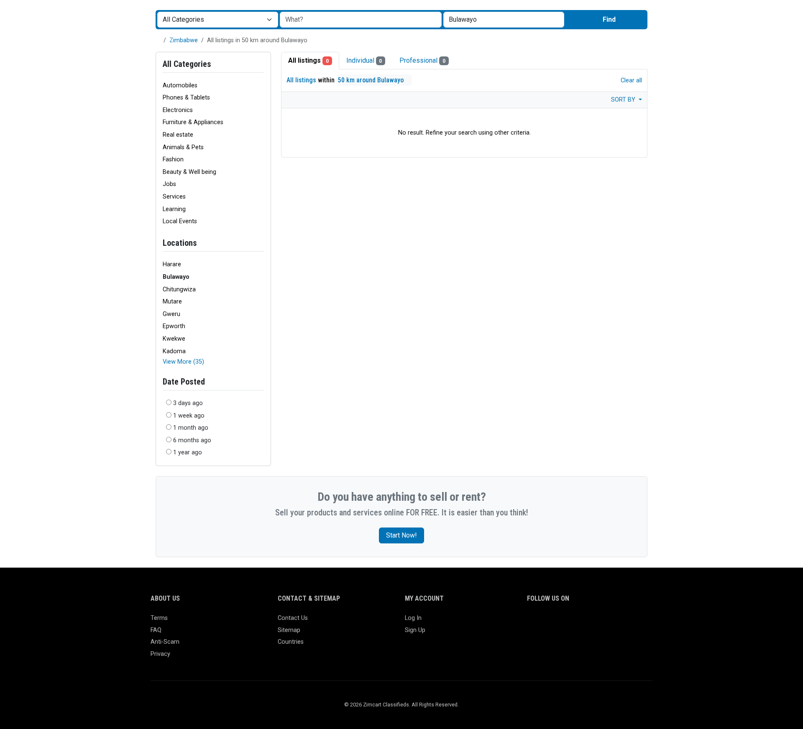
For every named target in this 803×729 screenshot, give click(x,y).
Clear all (630, 80)
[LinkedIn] (568, 621)
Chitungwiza (179, 289)
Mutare (172, 301)
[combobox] (503, 20)
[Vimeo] (617, 621)
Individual (364, 60)
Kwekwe (174, 338)
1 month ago (190, 427)
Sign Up (415, 630)
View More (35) (183, 361)
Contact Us (293, 618)
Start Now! (401, 535)
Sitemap (289, 630)
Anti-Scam (165, 641)
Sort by (624, 99)
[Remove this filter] (260, 243)
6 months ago (192, 440)
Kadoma (174, 351)
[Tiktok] (593, 621)
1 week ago (189, 415)
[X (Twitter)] (544, 621)
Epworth (174, 326)
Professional (422, 60)
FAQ (156, 630)
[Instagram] (556, 621)
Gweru (171, 314)
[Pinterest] (580, 621)
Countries (291, 641)
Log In (413, 618)
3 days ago (188, 403)
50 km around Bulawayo (371, 80)
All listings (308, 60)
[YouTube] (605, 621)
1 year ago (187, 452)
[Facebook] (532, 621)
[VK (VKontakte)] (629, 621)
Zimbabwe (183, 40)
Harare (172, 264)
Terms (159, 618)
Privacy (160, 654)
